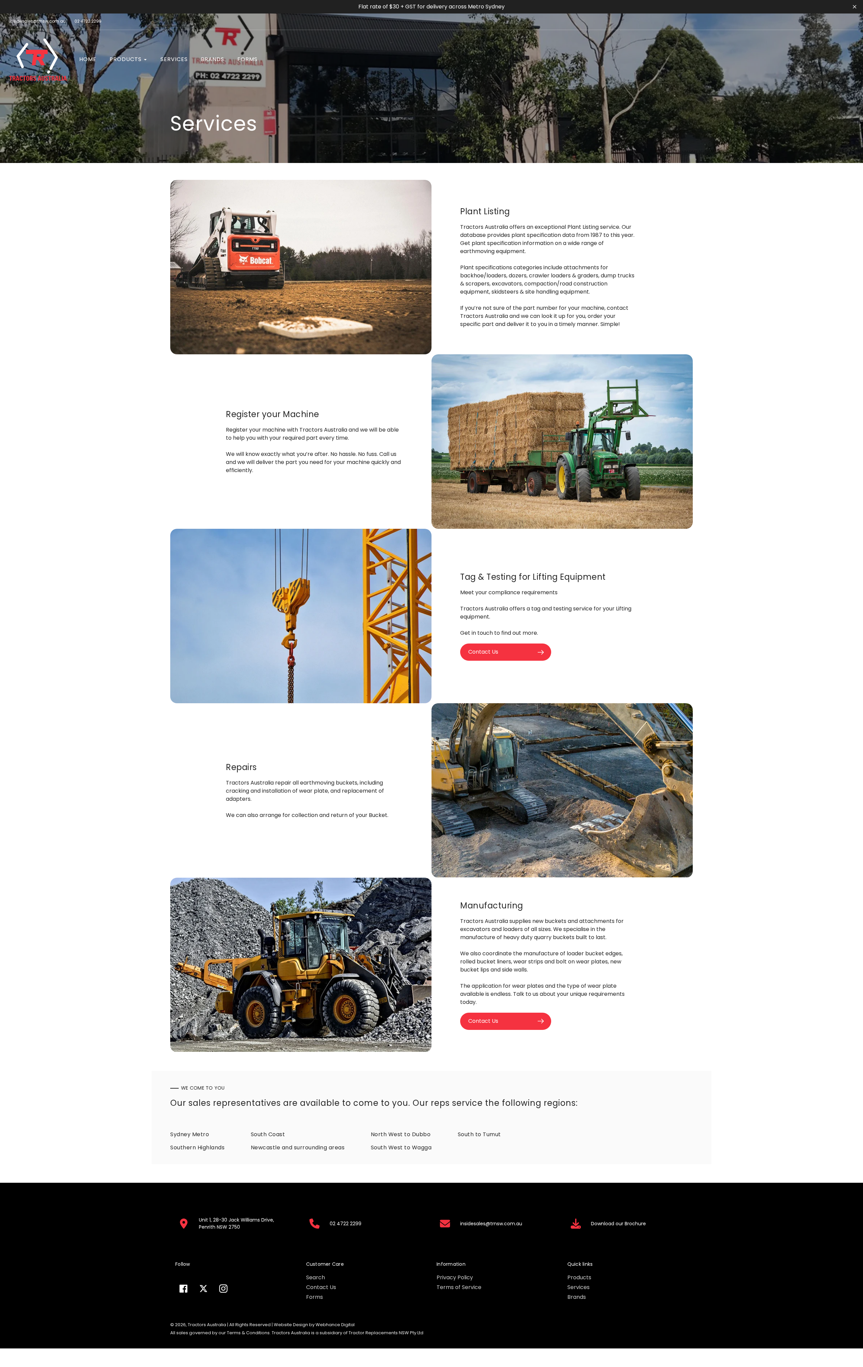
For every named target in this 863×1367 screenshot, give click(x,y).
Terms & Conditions (248, 1333)
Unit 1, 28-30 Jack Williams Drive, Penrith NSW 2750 (236, 1223)
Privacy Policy (455, 1277)
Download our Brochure (618, 1223)
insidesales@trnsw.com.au (37, 21)
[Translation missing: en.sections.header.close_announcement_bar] (854, 6)
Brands (576, 1297)
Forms (314, 1297)
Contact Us (321, 1287)
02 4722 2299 (88, 21)
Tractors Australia (207, 1324)
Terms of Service (459, 1287)
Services (578, 1287)
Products (579, 1277)
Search (315, 1277)
